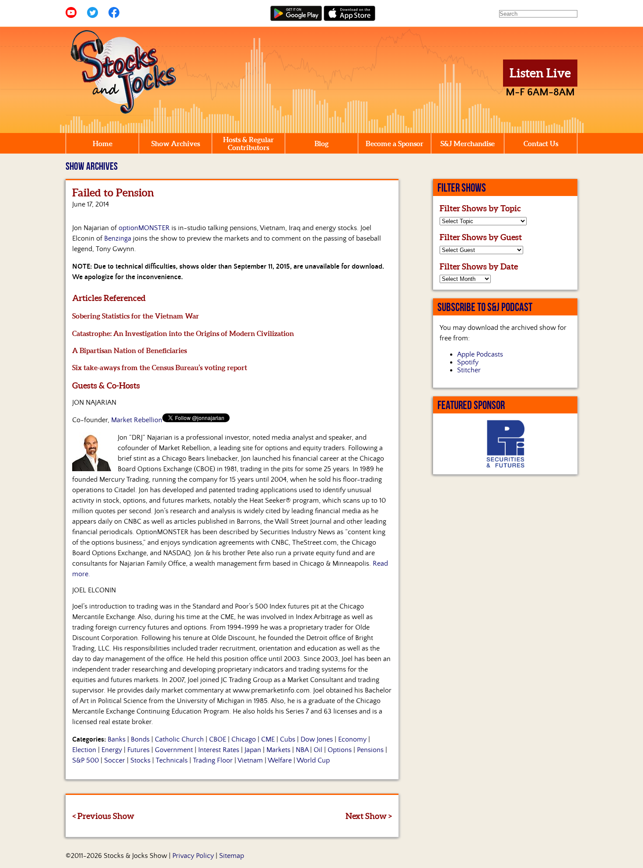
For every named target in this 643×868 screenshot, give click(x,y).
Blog (321, 143)
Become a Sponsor (394, 143)
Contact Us (541, 143)
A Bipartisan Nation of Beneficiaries (129, 350)
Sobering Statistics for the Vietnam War (135, 316)
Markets (278, 750)
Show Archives (175, 143)
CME (268, 739)
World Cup (313, 760)
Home (102, 143)
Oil (318, 750)
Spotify (468, 362)
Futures (138, 750)
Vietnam (250, 760)
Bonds (140, 739)
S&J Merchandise (467, 143)
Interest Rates (218, 750)
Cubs (287, 739)
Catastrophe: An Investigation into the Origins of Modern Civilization (183, 333)
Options (340, 750)
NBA (302, 750)
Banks (117, 739)
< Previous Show (103, 816)
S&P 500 (85, 760)
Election (84, 750)
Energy (111, 750)
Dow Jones (317, 739)
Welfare (280, 760)
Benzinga (117, 238)
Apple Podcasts (480, 354)
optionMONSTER (144, 228)
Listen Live (540, 73)
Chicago (243, 739)
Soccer (114, 760)
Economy (352, 739)
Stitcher (469, 370)
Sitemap (231, 856)
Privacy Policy (193, 856)
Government (174, 750)
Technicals (172, 760)
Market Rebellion (136, 420)
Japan (253, 750)
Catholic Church (179, 739)
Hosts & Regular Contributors (248, 143)
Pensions (370, 750)
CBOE (217, 739)
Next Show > (369, 816)
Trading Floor (213, 760)
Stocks (140, 760)
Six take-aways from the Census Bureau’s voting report (159, 367)
